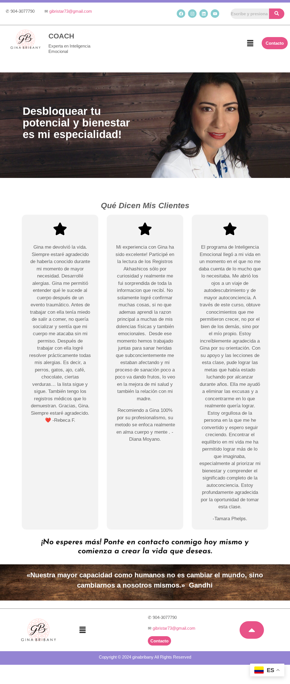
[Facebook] (181, 13)
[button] (250, 43)
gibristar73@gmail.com (70, 11)
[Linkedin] (203, 13)
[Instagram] (192, 13)
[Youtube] (215, 13)
